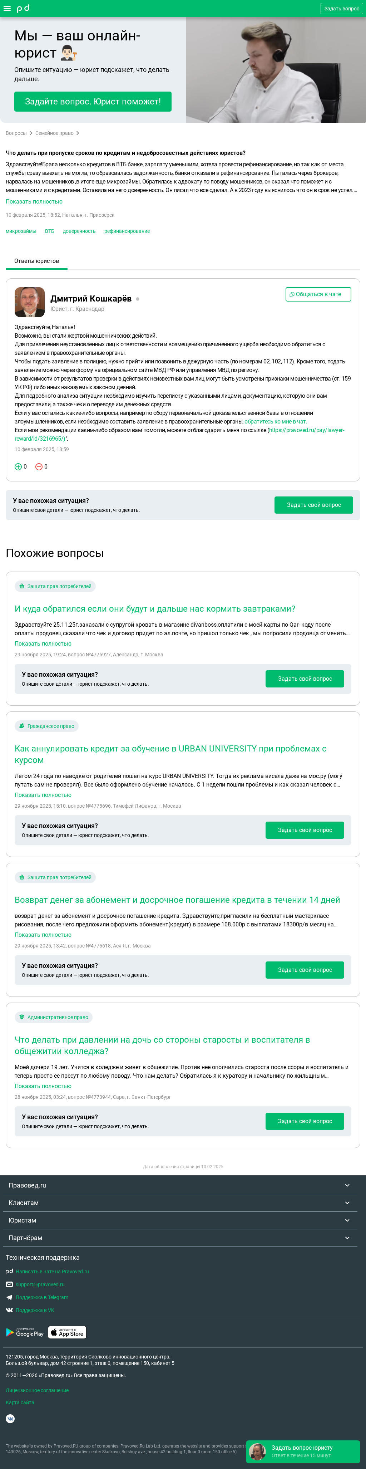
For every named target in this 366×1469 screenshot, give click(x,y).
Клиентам (24, 1202)
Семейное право (54, 133)
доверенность (79, 231)
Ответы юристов (36, 261)
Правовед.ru (27, 1185)
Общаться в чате (318, 294)
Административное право (58, 1017)
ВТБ (49, 231)
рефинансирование (127, 231)
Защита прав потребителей (60, 586)
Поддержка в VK (35, 1310)
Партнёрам (25, 1238)
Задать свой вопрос (314, 504)
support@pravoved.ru (40, 1284)
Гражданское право (51, 726)
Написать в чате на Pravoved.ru (52, 1271)
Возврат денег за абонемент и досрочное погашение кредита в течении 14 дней (177, 900)
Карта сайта (20, 1402)
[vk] (10, 1418)
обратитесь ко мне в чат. (275, 421)
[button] (183, 183)
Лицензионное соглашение (37, 1390)
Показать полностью (43, 644)
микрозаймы (21, 231)
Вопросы (16, 133)
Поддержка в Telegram (42, 1297)
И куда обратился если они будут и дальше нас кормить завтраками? (155, 609)
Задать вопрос (342, 8)
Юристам (22, 1220)
